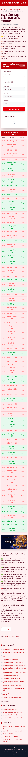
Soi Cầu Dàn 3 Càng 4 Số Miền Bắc (11, 678)
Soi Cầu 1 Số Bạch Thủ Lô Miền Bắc (11, 685)
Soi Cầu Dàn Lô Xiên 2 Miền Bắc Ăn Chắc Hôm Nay (14, 655)
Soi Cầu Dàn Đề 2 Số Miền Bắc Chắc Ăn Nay (14, 672)
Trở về (7, 629)
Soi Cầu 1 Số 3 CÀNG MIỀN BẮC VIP (11, 697)
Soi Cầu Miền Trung (15, 9)
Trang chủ (5, 9)
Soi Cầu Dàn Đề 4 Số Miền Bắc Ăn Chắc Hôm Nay (14, 668)
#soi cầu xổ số (16, 639)
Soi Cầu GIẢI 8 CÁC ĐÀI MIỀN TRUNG (12, 715)
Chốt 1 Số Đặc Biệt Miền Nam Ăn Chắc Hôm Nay (13, 727)
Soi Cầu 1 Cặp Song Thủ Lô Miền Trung (12, 712)
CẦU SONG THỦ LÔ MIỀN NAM (10, 737)
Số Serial (6, 100)
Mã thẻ (6, 93)
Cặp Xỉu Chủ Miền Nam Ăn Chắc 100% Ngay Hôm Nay (13, 740)
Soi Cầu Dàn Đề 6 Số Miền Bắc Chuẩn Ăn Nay (14, 665)
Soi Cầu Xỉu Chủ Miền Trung (9, 709)
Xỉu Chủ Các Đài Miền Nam (9, 734)
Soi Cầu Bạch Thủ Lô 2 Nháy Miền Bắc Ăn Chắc (13, 689)
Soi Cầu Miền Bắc (9, 749)
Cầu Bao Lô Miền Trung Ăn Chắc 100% (12, 718)
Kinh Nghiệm (15, 752)
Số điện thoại (7, 71)
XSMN (14, 754)
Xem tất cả (4, 701)
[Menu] (25, 2)
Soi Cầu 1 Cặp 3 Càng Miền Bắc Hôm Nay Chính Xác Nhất (13, 682)
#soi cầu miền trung (6, 639)
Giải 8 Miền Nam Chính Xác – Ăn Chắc (12, 614)
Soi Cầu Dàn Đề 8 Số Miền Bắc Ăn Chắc (12, 662)
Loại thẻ (6, 79)
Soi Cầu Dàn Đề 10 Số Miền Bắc (10, 675)
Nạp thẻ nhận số (14, 109)
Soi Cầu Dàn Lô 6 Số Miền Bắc (10, 659)
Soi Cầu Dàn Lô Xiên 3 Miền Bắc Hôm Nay (13, 652)
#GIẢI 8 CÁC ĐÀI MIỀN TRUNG (12, 636)
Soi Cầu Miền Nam (6, 752)
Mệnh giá (6, 86)
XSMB (20, 752)
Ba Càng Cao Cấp (14, 2)
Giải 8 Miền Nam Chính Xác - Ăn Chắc (12, 731)
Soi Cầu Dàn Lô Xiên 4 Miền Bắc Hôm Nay (13, 649)
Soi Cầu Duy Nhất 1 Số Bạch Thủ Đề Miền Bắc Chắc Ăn (14, 693)
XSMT (24, 752)
